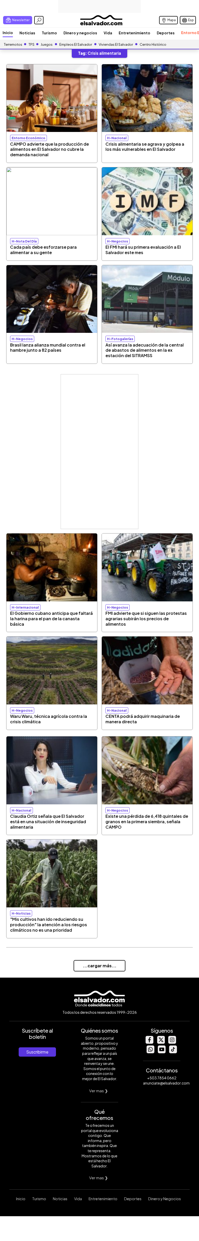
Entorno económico (28, 138)
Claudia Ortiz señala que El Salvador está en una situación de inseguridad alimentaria (48, 821)
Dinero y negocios (80, 32)
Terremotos (13, 44)
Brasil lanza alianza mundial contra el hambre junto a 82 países (47, 347)
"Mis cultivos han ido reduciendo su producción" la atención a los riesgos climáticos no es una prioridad (48, 924)
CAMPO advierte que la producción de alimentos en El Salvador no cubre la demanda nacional (49, 149)
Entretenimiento (134, 32)
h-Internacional (25, 607)
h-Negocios (117, 241)
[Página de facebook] (149, 1042)
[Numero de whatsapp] (150, 1051)
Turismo (49, 32)
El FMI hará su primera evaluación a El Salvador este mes (143, 249)
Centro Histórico (153, 44)
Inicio (8, 32)
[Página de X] (161, 1042)
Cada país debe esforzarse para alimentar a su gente (43, 249)
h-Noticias (21, 913)
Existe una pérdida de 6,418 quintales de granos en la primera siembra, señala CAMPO (146, 821)
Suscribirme (37, 1052)
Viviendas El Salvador (116, 44)
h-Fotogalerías (120, 339)
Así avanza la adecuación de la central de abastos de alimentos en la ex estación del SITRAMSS (144, 350)
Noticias (27, 32)
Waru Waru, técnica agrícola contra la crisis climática (48, 718)
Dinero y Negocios (164, 1198)
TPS (31, 44)
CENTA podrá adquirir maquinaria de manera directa (142, 718)
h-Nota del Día (24, 241)
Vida (108, 32)
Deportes (166, 32)
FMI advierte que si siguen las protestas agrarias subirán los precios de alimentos (146, 618)
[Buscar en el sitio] (39, 20)
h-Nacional (117, 138)
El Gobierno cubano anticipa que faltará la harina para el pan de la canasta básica (51, 618)
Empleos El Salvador (75, 44)
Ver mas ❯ (98, 1090)
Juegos (47, 44)
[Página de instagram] (172, 1042)
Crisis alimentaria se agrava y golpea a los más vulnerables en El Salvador (144, 146)
